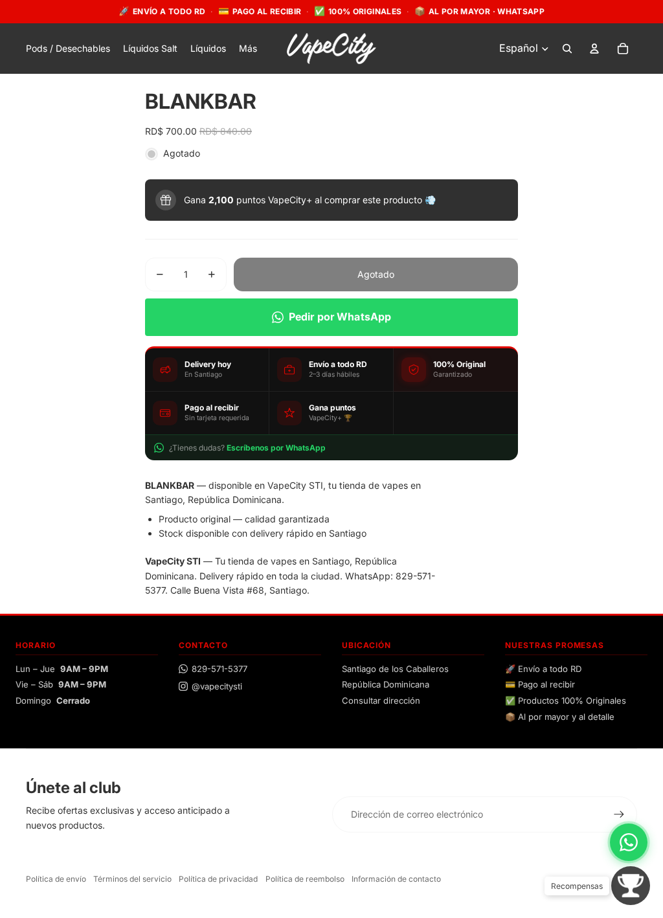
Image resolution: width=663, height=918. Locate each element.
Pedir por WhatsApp (340, 316)
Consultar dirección (381, 700)
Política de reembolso (304, 879)
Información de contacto (396, 879)
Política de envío (56, 879)
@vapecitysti (217, 686)
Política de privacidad (218, 879)
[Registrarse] (619, 814)
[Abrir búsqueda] (567, 48)
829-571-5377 (219, 669)
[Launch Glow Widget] (630, 885)
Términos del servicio (132, 879)
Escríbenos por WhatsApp (276, 448)
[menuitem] (248, 48)
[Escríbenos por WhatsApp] (628, 842)
